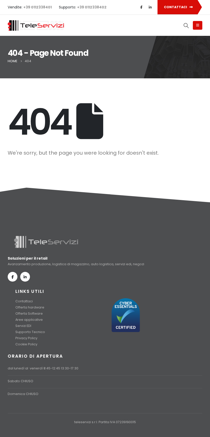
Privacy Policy (26, 338)
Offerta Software (29, 313)
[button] (186, 26)
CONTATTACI (176, 7)
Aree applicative (29, 319)
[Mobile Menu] (197, 25)
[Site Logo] (36, 25)
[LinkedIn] (150, 7)
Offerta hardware (29, 307)
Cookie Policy (26, 344)
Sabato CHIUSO (20, 381)
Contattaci (24, 301)
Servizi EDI (23, 326)
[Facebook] (141, 7)
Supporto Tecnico (30, 332)
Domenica (16, 394)
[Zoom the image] (46, 238)
